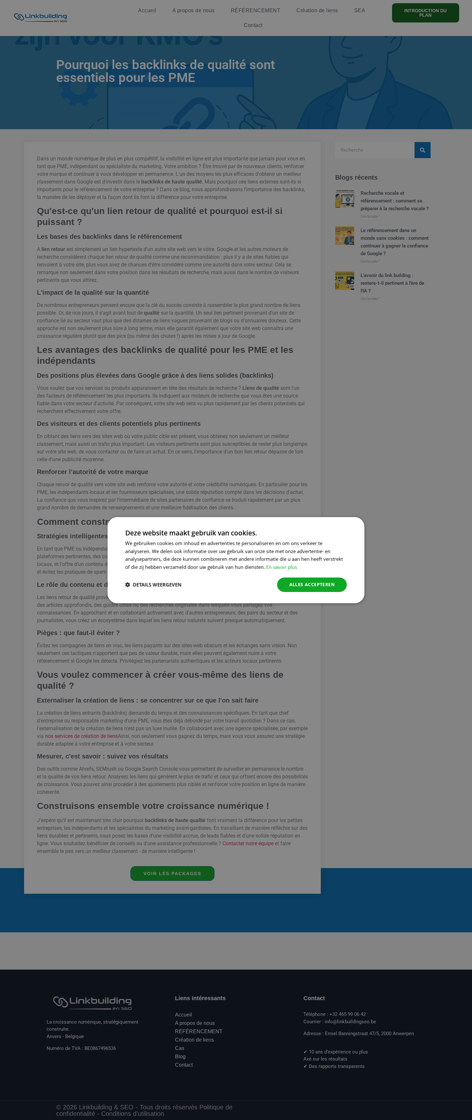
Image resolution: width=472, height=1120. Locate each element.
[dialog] (236, 560)
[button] (153, 584)
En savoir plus (281, 567)
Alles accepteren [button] (312, 584)
